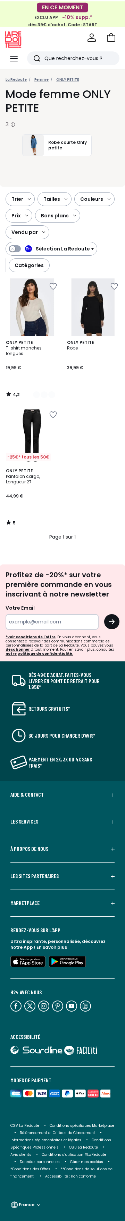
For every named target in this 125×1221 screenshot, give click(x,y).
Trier (17, 199)
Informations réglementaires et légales (45, 1140)
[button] (111, 37)
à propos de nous (29, 849)
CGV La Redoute (24, 1125)
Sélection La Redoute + (65, 248)
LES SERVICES (24, 821)
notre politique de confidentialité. (39, 653)
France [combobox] (26, 1205)
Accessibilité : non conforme (70, 1176)
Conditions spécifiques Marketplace (82, 1125)
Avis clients (20, 1154)
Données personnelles (40, 1161)
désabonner (18, 649)
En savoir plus (51, 947)
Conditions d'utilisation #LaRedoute (74, 1154)
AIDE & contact (27, 794)
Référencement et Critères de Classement (57, 1132)
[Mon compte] (91, 37)
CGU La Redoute (83, 1147)
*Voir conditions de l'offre (31, 637)
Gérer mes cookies (86, 1161)
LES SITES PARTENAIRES (34, 876)
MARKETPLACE (25, 903)
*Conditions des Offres (30, 1169)
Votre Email (20, 607)
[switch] (51, 249)
